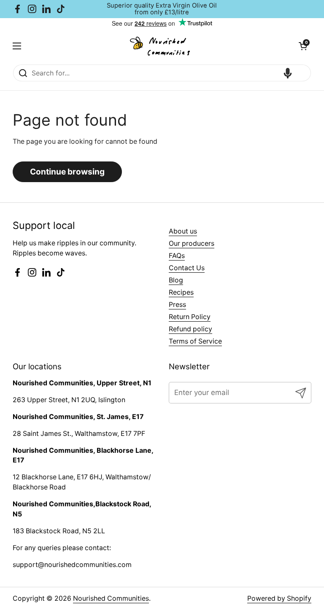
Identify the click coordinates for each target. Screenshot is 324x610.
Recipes (181, 292)
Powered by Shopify (279, 598)
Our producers (191, 243)
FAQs (177, 256)
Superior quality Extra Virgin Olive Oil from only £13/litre (162, 9)
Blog (176, 280)
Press (177, 305)
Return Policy (190, 317)
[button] (302, 46)
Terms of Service (195, 341)
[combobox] (162, 72)
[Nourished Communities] (160, 46)
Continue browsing (67, 172)
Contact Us (187, 268)
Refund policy (190, 329)
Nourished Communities (111, 598)
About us (183, 231)
